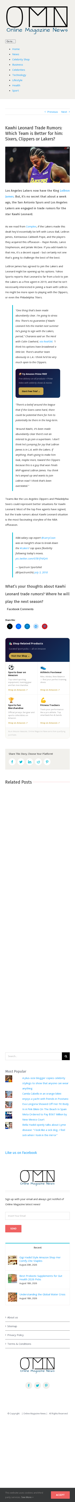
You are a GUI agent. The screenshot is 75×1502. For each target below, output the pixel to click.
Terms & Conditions (19, 1343)
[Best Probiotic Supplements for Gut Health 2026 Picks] (12, 1276)
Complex (31, 226)
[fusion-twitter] (37, 1385)
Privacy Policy (15, 1335)
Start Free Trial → (31, 391)
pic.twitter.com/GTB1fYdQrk (32, 558)
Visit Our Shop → (20, 655)
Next (64, 111)
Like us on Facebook (21, 1153)
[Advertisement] (37, 1457)
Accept (60, 1494)
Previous (52, 111)
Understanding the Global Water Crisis (42, 1294)
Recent (38, 1247)
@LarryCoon (48, 537)
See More (26, 1497)
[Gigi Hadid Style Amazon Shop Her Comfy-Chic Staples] (12, 1258)
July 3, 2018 (41, 572)
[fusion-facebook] (28, 1385)
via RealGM (46, 341)
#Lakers (24, 548)
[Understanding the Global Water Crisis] (12, 1295)
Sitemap (12, 1326)
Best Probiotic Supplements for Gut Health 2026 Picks (40, 1277)
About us (12, 1317)
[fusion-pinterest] (46, 1385)
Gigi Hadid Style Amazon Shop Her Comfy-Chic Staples (40, 1259)
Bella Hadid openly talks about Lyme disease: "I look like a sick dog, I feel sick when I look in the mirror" (44, 1130)
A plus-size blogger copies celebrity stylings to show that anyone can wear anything (45, 1083)
